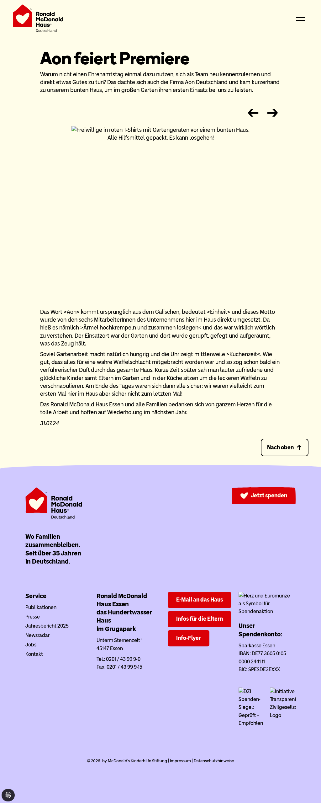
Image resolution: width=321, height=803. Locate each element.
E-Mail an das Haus (199, 599)
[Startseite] (38, 19)
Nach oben (280, 447)
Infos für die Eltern (199, 618)
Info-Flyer (188, 637)
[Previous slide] (253, 113)
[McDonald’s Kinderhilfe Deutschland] (53, 517)
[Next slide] (272, 113)
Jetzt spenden (269, 495)
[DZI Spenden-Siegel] (251, 723)
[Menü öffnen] (300, 19)
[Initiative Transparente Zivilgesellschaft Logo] (283, 715)
